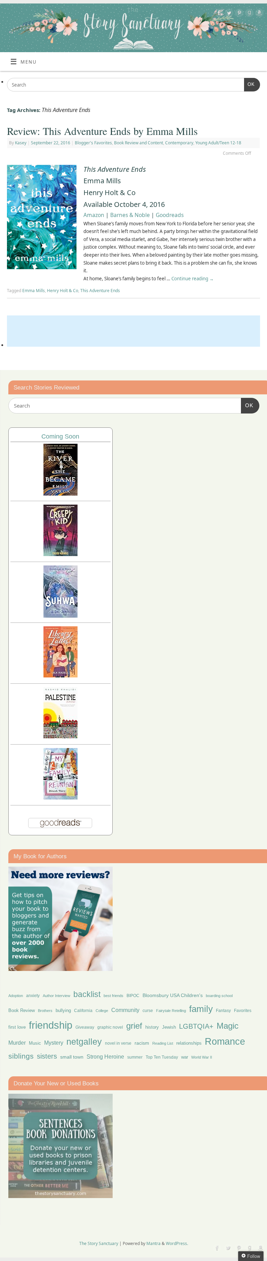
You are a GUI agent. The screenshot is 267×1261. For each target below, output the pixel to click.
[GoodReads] (248, 14)
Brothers (45, 1011)
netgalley (84, 1041)
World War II (201, 1057)
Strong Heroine (105, 1057)
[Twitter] (228, 14)
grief (134, 1025)
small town (71, 1057)
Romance (225, 1041)
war (184, 1057)
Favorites (242, 1010)
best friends (113, 996)
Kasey (20, 143)
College (102, 1011)
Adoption (15, 996)
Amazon (93, 215)
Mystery (53, 1043)
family (201, 1009)
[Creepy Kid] (60, 554)
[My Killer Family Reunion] (60, 798)
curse (148, 1010)
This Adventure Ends (100, 291)
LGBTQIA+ (196, 1026)
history (152, 1027)
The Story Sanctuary (98, 1243)
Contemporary (179, 143)
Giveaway (84, 1027)
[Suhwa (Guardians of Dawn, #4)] (60, 616)
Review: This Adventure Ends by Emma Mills (102, 131)
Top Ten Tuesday (162, 1057)
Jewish (169, 1027)
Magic (227, 1025)
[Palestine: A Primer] (60, 736)
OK (249, 84)
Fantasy (223, 1010)
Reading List (162, 1043)
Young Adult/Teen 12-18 (218, 143)
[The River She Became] (60, 494)
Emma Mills (33, 291)
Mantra (153, 1243)
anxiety (33, 995)
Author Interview (56, 996)
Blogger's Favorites (93, 143)
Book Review (21, 1010)
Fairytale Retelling (171, 1011)
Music (35, 1043)
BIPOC (133, 995)
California (83, 1010)
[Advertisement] (133, 331)
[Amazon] (258, 14)
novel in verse (118, 1043)
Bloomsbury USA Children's (173, 995)
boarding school (219, 996)
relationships (189, 1043)
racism (142, 1043)
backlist (86, 994)
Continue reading (192, 278)
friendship (50, 1025)
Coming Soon (60, 436)
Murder (17, 1042)
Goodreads (170, 215)
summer (135, 1057)
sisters (47, 1056)
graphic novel (110, 1027)
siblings (21, 1056)
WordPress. (177, 1243)
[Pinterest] (238, 14)
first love (17, 1027)
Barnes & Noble (130, 215)
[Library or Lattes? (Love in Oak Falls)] (60, 675)
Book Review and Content (138, 143)
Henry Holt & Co (62, 291)
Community (125, 1010)
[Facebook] (218, 14)
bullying (63, 1010)
